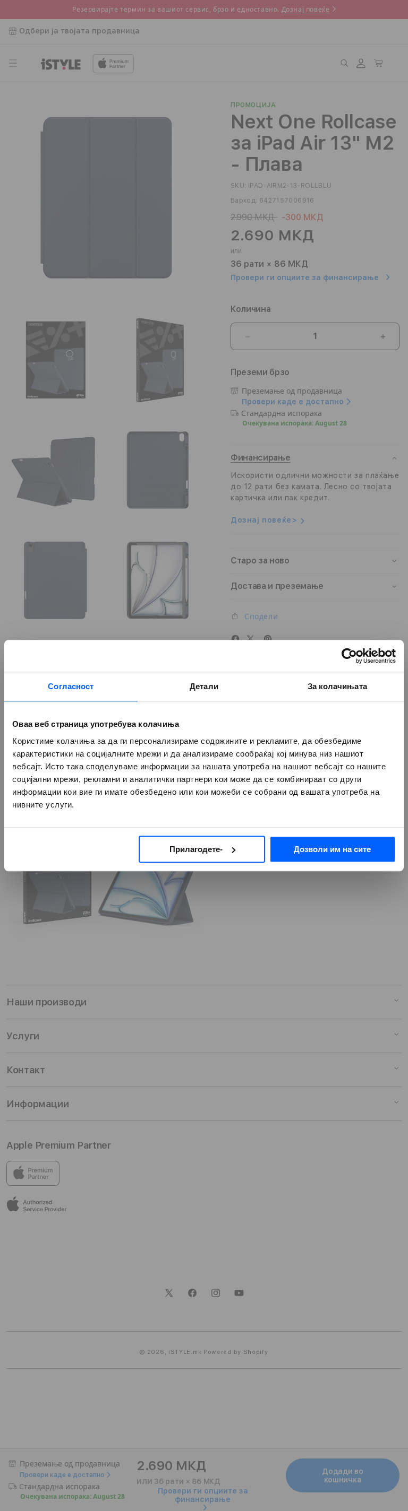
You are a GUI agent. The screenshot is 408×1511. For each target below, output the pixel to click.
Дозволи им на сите (332, 849)
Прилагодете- (196, 849)
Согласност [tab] (71, 686)
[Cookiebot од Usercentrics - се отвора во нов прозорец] (349, 656)
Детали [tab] (204, 686)
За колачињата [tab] (337, 686)
